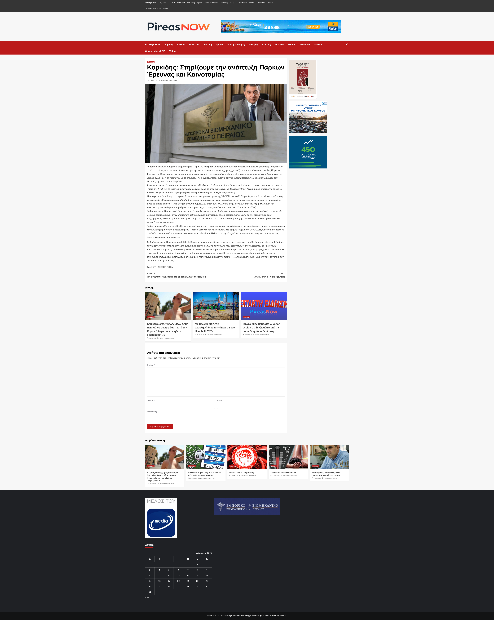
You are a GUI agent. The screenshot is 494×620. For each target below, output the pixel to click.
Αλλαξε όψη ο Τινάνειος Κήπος (269, 275)
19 (169, 581)
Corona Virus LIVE (153, 9)
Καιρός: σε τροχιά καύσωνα (283, 472)
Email (220, 401)
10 (150, 576)
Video (165, 9)
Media (251, 3)
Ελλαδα (273, 466)
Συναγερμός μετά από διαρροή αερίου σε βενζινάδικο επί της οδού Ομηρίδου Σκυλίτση (261, 328)
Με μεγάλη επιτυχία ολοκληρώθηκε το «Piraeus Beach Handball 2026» (215, 328)
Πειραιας (151, 62)
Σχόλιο (151, 365)
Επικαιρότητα (150, 3)
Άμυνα (199, 3)
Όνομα (151, 401)
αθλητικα (192, 466)
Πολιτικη (315, 466)
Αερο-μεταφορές (211, 3)
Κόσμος (233, 3)
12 (169, 576)
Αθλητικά (243, 3)
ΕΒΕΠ (153, 267)
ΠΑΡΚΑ (170, 267)
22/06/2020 (153, 80)
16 (207, 576)
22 (197, 581)
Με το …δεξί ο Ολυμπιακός (241, 472)
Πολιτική (191, 3)
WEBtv (270, 3)
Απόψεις (224, 3)
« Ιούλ (148, 598)
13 (178, 576)
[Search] (347, 44)
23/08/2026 (152, 338)
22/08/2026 (276, 475)
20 (178, 581)
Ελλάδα (172, 3)
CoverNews (268, 616)
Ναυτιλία (181, 3)
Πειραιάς (162, 3)
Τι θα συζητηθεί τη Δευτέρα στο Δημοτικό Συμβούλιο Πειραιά (176, 275)
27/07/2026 (200, 334)
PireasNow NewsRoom (169, 80)
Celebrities (261, 3)
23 (207, 581)
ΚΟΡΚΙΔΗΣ (161, 267)
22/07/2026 (248, 334)
